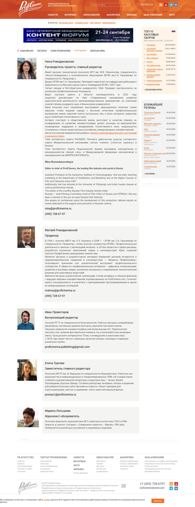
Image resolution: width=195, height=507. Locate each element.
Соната (150, 62)
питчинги (95, 23)
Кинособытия (92, 15)
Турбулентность (150, 167)
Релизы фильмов (81, 473)
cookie (47, 500)
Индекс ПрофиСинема (129, 461)
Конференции (102, 471)
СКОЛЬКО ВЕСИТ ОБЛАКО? (153, 76)
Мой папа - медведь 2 (153, 124)
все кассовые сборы (154, 89)
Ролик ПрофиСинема (49, 466)
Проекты (21, 464)
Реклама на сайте (24, 469)
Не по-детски (149, 118)
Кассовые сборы (127, 466)
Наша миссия (46, 461)
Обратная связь (47, 471)
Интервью (70, 15)
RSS (161, 4)
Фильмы (132, 15)
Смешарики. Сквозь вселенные (155, 70)
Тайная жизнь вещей (152, 161)
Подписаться (146, 4)
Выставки (100, 466)
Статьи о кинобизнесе (129, 464)
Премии (100, 464)
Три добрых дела (153, 66)
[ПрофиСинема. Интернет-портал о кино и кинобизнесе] (30, 6)
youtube (166, 4)
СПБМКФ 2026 (81, 23)
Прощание (151, 45)
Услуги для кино (151, 466)
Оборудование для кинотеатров (158, 469)
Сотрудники (45, 469)
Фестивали (101, 461)
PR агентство (25, 457)
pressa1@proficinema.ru (60, 394)
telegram (171, 4)
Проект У (147, 140)
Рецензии (124, 469)
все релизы (150, 173)
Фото (172, 15)
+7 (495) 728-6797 (152, 484)
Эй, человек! (151, 54)
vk (176, 4)
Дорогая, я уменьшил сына (155, 153)
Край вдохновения (154, 81)
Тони (146, 129)
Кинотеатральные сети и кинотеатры (160, 464)
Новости (53, 15)
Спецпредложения (24, 466)
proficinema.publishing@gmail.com (67, 347)
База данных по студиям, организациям (161, 461)
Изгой (146, 148)
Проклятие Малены (152, 135)
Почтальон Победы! (152, 113)
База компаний (153, 15)
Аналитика (113, 15)
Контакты (21, 471)
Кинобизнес (109, 23)
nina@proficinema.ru (58, 208)
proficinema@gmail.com (152, 487)
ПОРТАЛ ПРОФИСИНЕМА (53, 457)
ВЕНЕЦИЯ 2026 (66, 23)
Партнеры (44, 464)
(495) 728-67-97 (55, 214)
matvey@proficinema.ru (60, 290)
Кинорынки (101, 469)
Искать (128, 5)
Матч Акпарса (152, 58)
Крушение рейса (153, 84)
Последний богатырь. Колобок (154, 50)
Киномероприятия (152, 471)
